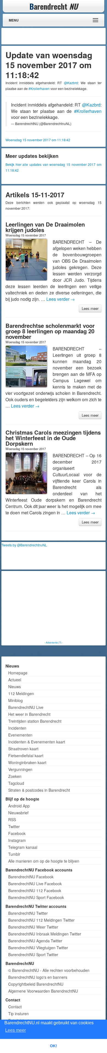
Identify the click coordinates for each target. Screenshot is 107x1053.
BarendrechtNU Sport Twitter (33, 954)
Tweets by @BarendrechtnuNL (24, 545)
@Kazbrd (71, 82)
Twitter (14, 826)
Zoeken (14, 776)
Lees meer (90, 308)
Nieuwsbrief (18, 812)
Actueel (14, 679)
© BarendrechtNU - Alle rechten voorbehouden (48, 970)
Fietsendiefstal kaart (25, 755)
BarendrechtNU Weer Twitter (33, 927)
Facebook (17, 833)
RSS (12, 819)
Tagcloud (16, 783)
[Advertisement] (60, 36)
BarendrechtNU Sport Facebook (36, 897)
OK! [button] (53, 1046)
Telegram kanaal (22, 847)
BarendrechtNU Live (25, 707)
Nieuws (14, 686)
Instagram (17, 840)
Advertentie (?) (53, 642)
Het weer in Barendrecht (29, 714)
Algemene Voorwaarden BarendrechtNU (43, 991)
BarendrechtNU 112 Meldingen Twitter (41, 920)
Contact (15, 1006)
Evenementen (20, 735)
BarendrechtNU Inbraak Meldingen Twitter (44, 934)
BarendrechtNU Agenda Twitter (35, 940)
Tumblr (14, 854)
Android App (19, 806)
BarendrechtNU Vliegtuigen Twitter (38, 947)
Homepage (17, 673)
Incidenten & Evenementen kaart (36, 741)
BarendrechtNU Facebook (31, 876)
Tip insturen (18, 1013)
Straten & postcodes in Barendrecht (39, 790)
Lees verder (60, 299)
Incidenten (17, 728)
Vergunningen (20, 769)
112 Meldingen (21, 693)
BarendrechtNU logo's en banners (37, 977)
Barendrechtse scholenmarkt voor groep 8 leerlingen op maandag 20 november (50, 331)
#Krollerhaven (39, 88)
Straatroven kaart (23, 748)
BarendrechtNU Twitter (28, 913)
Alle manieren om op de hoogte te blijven (43, 861)
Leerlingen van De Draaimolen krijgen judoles (45, 227)
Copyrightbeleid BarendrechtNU (35, 984)
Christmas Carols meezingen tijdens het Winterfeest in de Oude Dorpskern (53, 437)
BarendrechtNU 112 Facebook (34, 890)
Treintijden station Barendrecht (34, 721)
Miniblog (15, 700)
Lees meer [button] (15, 1030)
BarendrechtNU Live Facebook (35, 883)
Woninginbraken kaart (27, 762)
